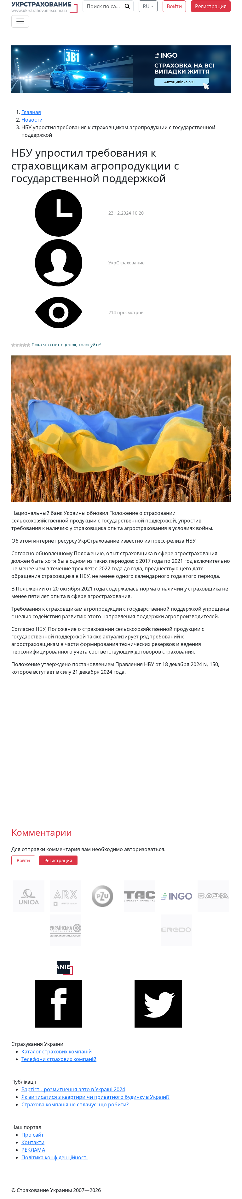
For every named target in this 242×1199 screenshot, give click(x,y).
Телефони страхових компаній (58, 1059)
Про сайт (32, 1134)
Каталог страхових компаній (56, 1051)
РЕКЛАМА (33, 1149)
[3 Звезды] (21, 345)
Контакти (32, 1142)
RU (146, 6)
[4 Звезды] (24, 345)
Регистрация (211, 6)
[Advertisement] (121, 746)
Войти (174, 6)
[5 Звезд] (28, 345)
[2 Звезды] (17, 345)
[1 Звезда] (13, 345)
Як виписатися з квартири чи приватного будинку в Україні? (95, 1096)
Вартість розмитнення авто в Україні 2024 (73, 1089)
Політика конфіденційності (54, 1157)
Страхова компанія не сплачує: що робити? (75, 1104)
